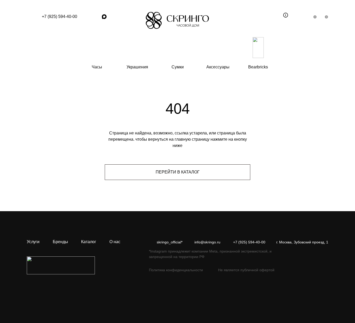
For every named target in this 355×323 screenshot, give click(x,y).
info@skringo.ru (207, 242)
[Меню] (32, 16)
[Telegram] (95, 17)
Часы (97, 67)
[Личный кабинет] (302, 15)
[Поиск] (274, 15)
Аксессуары (217, 67)
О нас (114, 242)
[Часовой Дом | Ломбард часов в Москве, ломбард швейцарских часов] (177, 20)
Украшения (137, 67)
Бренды (60, 242)
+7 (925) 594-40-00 (59, 16)
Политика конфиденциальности (176, 270)
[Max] (104, 17)
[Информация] (285, 15)
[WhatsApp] (86, 17)
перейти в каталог (178, 172)
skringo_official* (169, 242)
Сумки (178, 67)
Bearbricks (258, 67)
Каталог (88, 242)
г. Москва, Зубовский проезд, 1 (302, 242)
